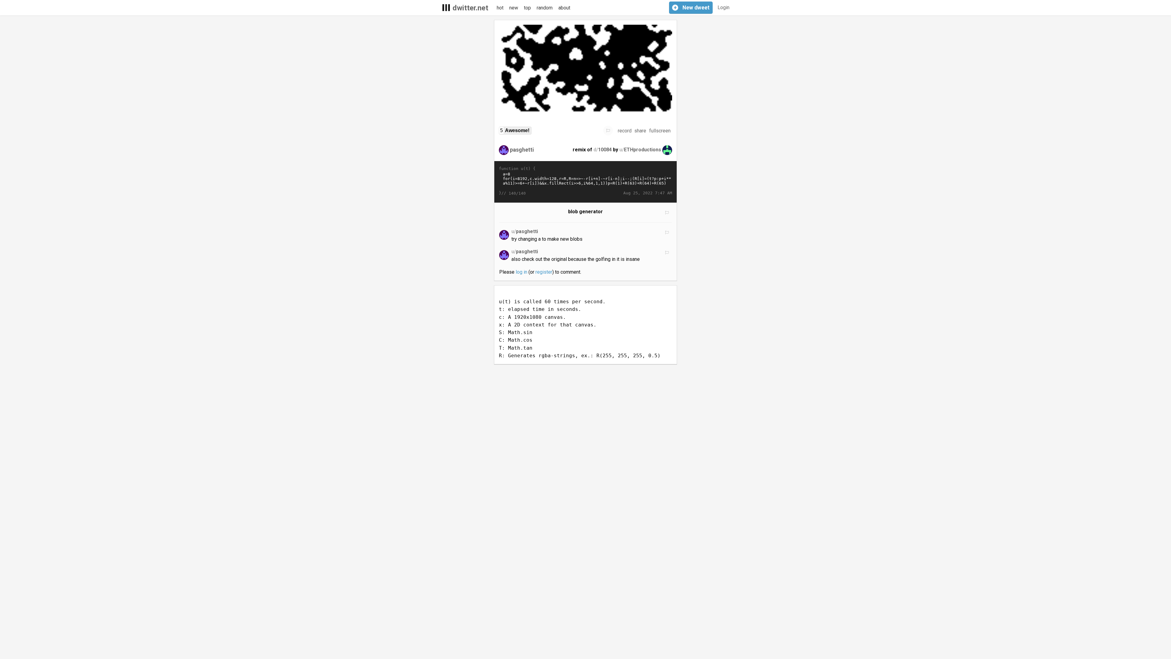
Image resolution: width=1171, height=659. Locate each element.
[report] (608, 130)
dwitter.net (470, 8)
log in (521, 272)
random (545, 8)
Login (723, 7)
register (543, 272)
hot (500, 8)
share (640, 131)
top (527, 8)
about (564, 8)
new (513, 8)
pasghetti (522, 149)
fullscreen (660, 131)
